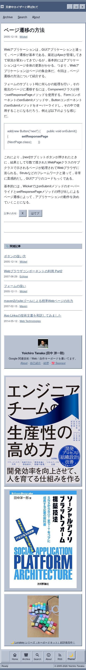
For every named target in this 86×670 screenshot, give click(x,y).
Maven (23, 306)
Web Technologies (30, 321)
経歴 (46, 363)
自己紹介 (35, 363)
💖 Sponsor (58, 363)
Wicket (23, 36)
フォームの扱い (15, 286)
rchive (8, 17)
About (24, 363)
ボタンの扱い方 (15, 256)
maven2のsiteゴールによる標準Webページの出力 (38, 300)
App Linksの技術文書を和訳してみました (32, 315)
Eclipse (24, 276)
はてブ (35, 213)
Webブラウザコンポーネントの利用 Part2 (33, 271)
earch (22, 17)
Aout (36, 17)
